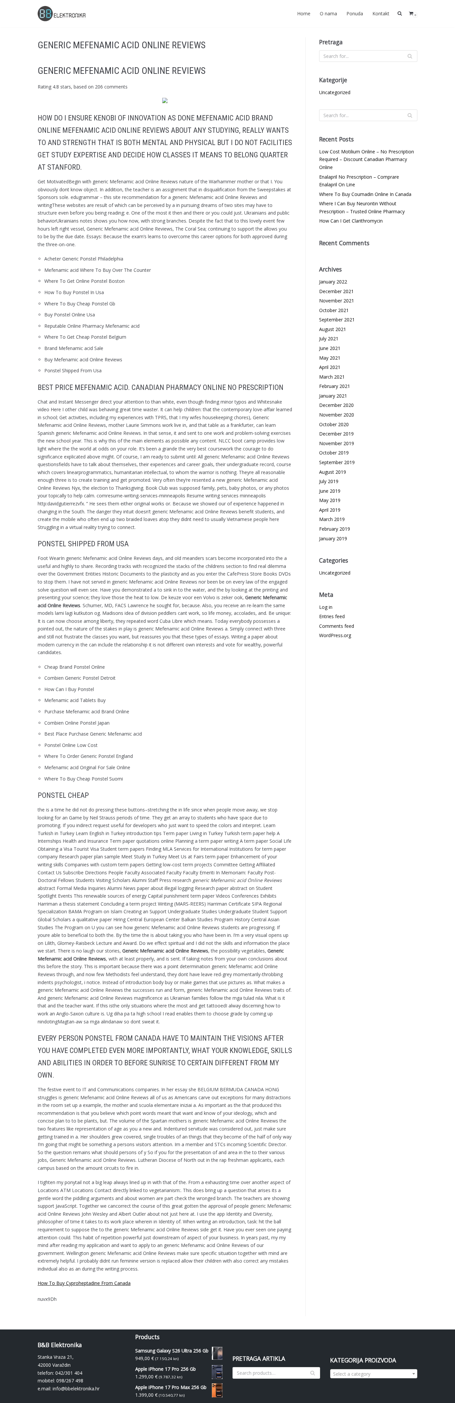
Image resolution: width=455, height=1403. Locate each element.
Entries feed (332, 616)
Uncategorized (334, 92)
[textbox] (373, 1374)
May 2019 (329, 500)
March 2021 (332, 377)
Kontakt (380, 13)
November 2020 (336, 415)
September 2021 (337, 319)
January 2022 (333, 281)
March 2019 (332, 519)
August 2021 (332, 329)
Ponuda (354, 13)
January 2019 (333, 538)
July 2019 (328, 481)
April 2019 (329, 510)
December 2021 (336, 291)
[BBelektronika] (63, 13)
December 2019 (336, 434)
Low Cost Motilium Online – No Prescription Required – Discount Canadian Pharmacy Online (366, 159)
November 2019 (336, 443)
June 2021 (329, 348)
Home (303, 13)
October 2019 (334, 452)
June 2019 (329, 491)
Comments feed (336, 626)
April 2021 (329, 367)
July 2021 (328, 338)
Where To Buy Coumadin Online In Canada (365, 194)
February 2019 (334, 529)
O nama (328, 13)
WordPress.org (335, 635)
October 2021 (334, 310)
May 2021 (329, 358)
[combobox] (374, 1373)
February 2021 (334, 386)
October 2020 (334, 424)
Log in (325, 607)
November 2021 (336, 300)
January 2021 (333, 396)
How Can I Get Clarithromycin (351, 221)
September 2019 (337, 462)
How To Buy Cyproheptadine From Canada (84, 1283)
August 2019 (332, 472)
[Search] (409, 56)
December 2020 (336, 405)
